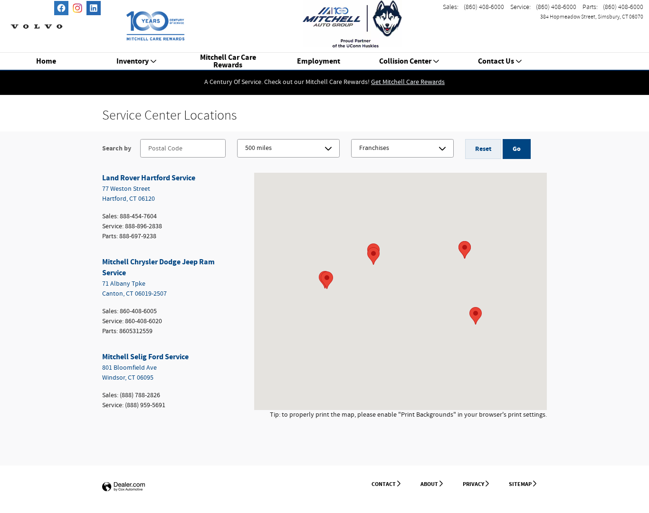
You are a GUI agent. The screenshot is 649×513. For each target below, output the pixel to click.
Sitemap (520, 484)
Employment (318, 61)
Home (46, 61)
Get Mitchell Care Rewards (408, 82)
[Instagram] (77, 8)
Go (517, 148)
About (429, 484)
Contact (384, 484)
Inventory (132, 61)
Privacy (473, 484)
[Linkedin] (93, 8)
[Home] (36, 21)
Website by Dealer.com (123, 487)
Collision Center (405, 61)
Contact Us (496, 61)
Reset (483, 148)
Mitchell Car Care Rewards (228, 61)
